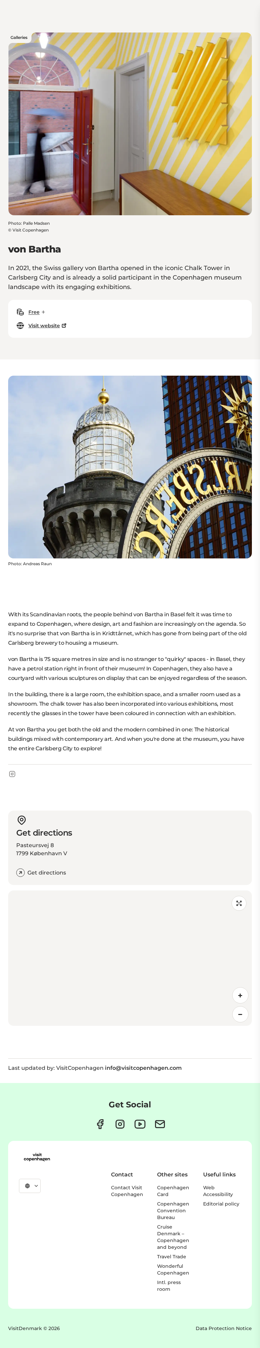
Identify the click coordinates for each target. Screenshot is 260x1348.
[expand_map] (239, 903)
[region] (130, 958)
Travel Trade (171, 1257)
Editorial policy (221, 1204)
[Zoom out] (240, 1014)
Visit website (44, 326)
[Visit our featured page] (140, 1124)
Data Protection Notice (224, 1328)
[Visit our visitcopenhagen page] (100, 1124)
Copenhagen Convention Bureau (173, 1210)
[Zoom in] (240, 995)
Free (34, 312)
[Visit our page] (120, 1124)
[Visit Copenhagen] (37, 1157)
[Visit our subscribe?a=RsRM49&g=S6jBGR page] (160, 1124)
